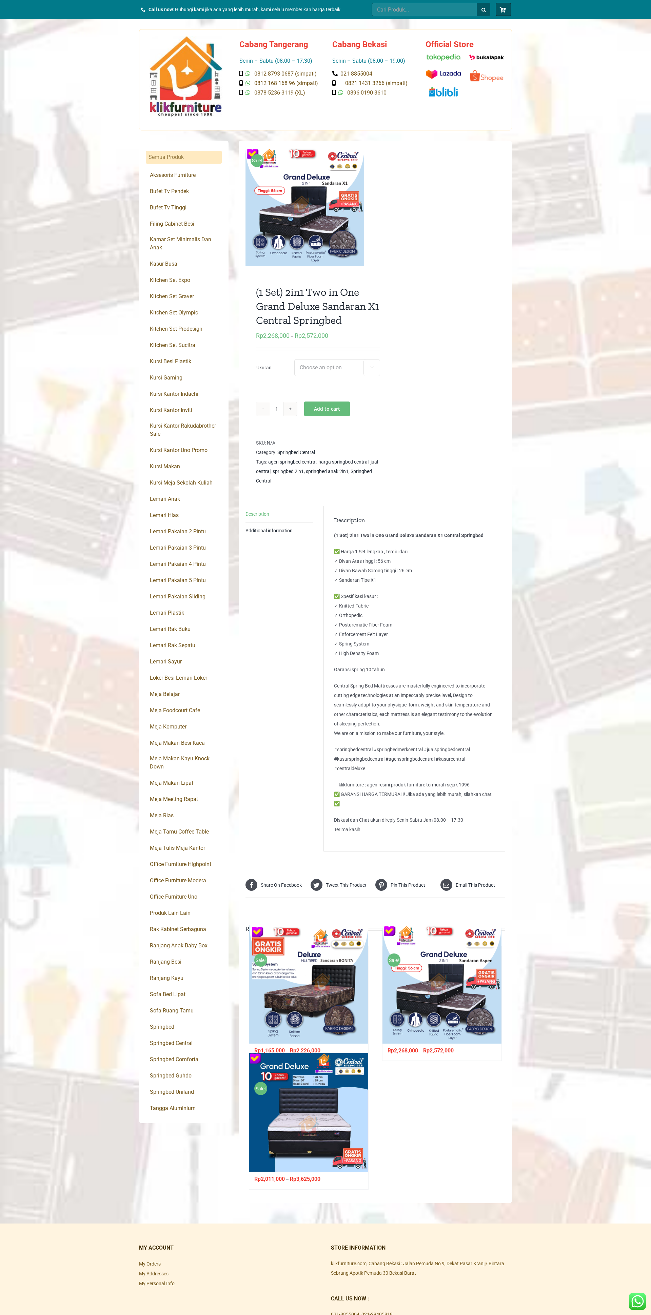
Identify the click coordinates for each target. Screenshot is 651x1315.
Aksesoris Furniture (173, 175)
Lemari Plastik (167, 613)
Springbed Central (296, 452)
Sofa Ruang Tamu (172, 1010)
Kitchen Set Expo (170, 280)
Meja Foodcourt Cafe (175, 710)
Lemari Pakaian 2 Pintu (178, 531)
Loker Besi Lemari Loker (178, 678)
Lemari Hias (164, 515)
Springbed (162, 1027)
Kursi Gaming (166, 377)
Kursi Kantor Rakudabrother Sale (183, 430)
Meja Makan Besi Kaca (177, 743)
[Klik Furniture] (186, 38)
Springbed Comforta (174, 1059)
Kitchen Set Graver (172, 296)
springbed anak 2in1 (327, 471)
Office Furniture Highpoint (180, 864)
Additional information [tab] (269, 530)
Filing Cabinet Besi (172, 224)
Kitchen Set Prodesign (176, 329)
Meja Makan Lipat (171, 783)
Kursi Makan (165, 466)
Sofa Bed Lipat (167, 994)
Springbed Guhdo (171, 1075)
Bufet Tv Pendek (169, 191)
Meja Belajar (165, 694)
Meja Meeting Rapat (174, 799)
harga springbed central (343, 462)
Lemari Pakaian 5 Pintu (178, 580)
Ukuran (264, 367)
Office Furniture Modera (178, 880)
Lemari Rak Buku (170, 629)
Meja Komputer (168, 726)
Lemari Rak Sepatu (172, 645)
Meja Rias (162, 815)
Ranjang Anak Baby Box (179, 945)
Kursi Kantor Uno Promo (179, 450)
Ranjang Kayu (166, 978)
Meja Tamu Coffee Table (179, 831)
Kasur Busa (163, 264)
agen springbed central (292, 462)
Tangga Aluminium (173, 1108)
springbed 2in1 (288, 471)
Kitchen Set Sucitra (172, 345)
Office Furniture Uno (173, 896)
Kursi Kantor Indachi (174, 394)
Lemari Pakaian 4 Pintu (178, 564)
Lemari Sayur (166, 661)
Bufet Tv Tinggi (168, 207)
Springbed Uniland (172, 1092)
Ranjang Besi (165, 962)
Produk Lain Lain (170, 913)
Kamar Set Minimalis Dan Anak (180, 243)
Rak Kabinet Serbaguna (178, 929)
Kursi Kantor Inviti (171, 410)
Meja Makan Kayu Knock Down (180, 762)
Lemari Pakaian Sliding (177, 596)
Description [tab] (257, 514)
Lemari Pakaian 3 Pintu (178, 548)
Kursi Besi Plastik (170, 361)
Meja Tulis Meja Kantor (177, 848)
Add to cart (327, 409)
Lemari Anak (165, 499)
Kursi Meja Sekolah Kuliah (181, 482)
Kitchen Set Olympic (174, 312)
